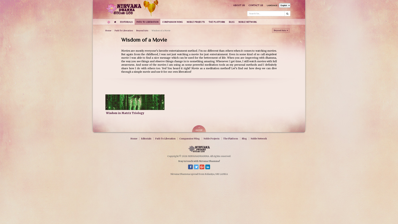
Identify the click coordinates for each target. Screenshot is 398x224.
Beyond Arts (142, 30)
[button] (126, 22)
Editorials (146, 138)
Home (108, 30)
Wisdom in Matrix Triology (125, 113)
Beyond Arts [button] (280, 30)
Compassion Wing (189, 138)
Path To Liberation (124, 30)
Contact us (256, 5)
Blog (244, 138)
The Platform (230, 138)
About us (239, 5)
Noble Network (259, 138)
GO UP (199, 130)
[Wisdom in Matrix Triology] (135, 102)
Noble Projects (212, 138)
